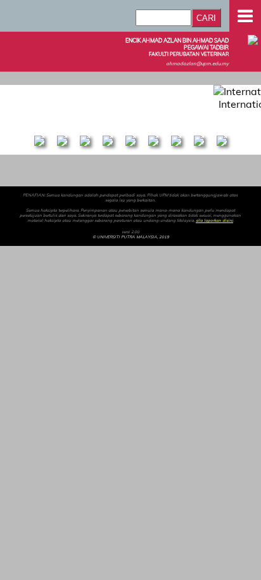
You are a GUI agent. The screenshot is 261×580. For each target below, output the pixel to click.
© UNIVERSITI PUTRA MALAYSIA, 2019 (130, 237)
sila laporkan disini (214, 220)
